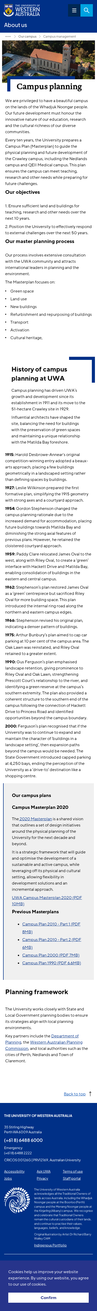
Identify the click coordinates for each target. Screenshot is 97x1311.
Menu (74, 10)
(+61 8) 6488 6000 (23, 1140)
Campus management (59, 36)
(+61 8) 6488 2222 (18, 1153)
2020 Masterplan (35, 819)
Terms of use (73, 1171)
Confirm (48, 1298)
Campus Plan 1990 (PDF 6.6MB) (51, 963)
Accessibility (14, 1171)
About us (8, 36)
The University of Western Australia (38, 1116)
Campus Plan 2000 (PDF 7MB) (50, 955)
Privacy (42, 1178)
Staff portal (72, 1178)
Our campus (27, 36)
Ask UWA (43, 1171)
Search (86, 10)
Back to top (75, 1093)
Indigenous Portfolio (50, 1245)
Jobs (8, 1178)
